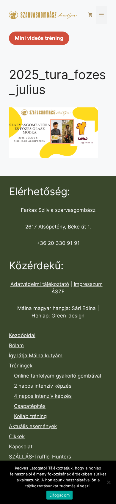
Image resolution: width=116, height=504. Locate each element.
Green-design (67, 316)
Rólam (16, 345)
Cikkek (17, 436)
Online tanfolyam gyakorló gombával (57, 376)
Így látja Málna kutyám (35, 356)
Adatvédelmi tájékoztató (39, 284)
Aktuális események (33, 426)
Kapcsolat (20, 447)
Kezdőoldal (22, 335)
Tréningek (20, 366)
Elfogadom (59, 495)
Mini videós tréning (39, 38)
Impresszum (88, 284)
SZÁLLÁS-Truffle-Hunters (40, 457)
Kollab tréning (30, 416)
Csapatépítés (30, 406)
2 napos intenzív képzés (42, 386)
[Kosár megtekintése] (90, 15)
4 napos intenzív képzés (43, 396)
